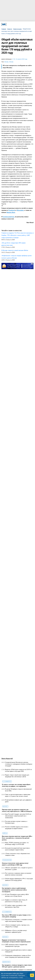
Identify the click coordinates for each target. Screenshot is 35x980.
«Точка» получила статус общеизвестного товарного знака (17, 854)
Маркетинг (6, 961)
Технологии (7, 860)
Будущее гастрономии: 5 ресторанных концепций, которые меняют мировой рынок (16, 940)
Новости (9, 29)
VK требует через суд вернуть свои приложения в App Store (15, 906)
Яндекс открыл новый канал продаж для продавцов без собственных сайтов (17, 775)
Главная (3, 29)
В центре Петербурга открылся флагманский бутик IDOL (18, 790)
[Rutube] (23, 24)
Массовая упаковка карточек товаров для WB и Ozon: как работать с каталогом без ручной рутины (17, 838)
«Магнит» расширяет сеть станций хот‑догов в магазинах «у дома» (18, 868)
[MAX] (14, 24)
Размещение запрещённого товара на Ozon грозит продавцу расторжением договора (18, 956)
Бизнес (5, 806)
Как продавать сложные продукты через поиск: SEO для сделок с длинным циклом (17, 966)
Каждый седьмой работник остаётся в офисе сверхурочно (18, 950)
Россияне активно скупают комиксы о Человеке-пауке (16, 822)
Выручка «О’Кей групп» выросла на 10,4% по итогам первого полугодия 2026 (18, 770)
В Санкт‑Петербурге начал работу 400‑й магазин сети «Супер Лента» (17, 895)
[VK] (11, 24)
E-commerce (7, 781)
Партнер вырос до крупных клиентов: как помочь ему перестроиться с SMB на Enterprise (17, 810)
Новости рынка (17, 29)
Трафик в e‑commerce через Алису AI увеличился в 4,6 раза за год (16, 900)
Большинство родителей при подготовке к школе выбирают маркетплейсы (17, 849)
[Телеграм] (8, 24)
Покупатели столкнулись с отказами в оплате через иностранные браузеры (18, 920)
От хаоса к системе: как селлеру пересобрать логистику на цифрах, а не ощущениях (16, 785)
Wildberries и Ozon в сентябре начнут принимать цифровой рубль (16, 931)
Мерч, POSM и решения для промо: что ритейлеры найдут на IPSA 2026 (17, 843)
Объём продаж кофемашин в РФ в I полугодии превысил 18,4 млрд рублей (19, 879)
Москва (6, 62)
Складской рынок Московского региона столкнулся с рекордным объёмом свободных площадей (18, 764)
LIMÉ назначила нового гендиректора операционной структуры (16, 945)
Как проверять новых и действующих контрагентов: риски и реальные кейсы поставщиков (14, 889)
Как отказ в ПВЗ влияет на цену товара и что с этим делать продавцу (16, 915)
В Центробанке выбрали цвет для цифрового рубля (18, 800)
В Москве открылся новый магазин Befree (14, 250)
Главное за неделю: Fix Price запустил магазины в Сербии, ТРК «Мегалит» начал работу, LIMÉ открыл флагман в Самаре (17, 235)
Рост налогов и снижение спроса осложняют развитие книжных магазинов (18, 874)
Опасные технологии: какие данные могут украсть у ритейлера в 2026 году (15, 864)
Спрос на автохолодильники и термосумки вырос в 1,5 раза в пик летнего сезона (17, 795)
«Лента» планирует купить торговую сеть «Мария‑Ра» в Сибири (17, 925)
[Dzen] (17, 24)
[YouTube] (20, 24)
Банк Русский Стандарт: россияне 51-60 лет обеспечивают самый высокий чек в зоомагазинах (18, 815)
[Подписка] (26, 24)
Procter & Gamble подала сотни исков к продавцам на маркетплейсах (16, 827)
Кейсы (5, 833)
